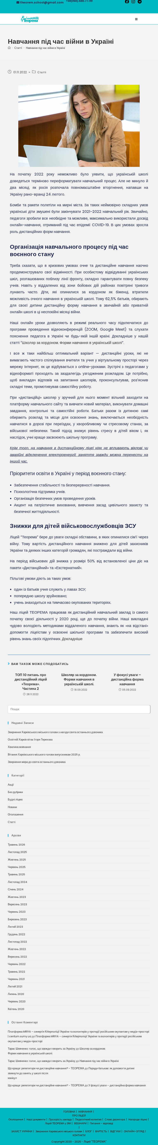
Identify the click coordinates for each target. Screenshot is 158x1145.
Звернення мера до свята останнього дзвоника (36, 762)
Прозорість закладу (60, 1119)
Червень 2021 (16, 979)
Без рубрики (15, 792)
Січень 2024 (15, 889)
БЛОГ (88, 1131)
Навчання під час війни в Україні (45, 48)
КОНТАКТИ (79, 1135)
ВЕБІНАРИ (80, 1123)
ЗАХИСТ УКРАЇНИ (21, 1131)
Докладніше (72, 638)
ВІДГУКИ (115, 1131)
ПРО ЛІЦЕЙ (79, 1115)
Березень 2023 (17, 919)
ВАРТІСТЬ (101, 1131)
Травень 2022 (16, 972)
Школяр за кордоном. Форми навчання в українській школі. (79, 680)
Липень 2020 (16, 994)
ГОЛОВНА (69, 1111)
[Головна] (9, 48)
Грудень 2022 (16, 934)
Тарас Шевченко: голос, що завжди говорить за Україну (41, 1049)
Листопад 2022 (17, 942)
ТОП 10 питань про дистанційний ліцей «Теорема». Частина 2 (31, 682)
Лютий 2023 (15, 927)
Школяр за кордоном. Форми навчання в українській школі (72, 342)
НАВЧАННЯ (85, 1111)
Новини (12, 807)
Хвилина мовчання (19, 747)
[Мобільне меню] (136, 19)
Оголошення (15, 814)
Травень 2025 (16, 874)
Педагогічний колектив (88, 1119)
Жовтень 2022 (17, 949)
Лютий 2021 (15, 986)
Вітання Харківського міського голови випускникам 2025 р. (44, 754)
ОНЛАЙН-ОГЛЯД (134, 1131)
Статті (41, 72)
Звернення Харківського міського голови (59, 1131)
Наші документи (36, 1119)
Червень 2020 (17, 1001)
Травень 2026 (16, 845)
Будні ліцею (15, 799)
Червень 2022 (17, 964)
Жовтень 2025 (17, 860)
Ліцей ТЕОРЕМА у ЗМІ (58, 1123)
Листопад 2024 (17, 882)
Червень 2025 (17, 867)
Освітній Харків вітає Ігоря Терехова (30, 740)
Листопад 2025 (17, 852)
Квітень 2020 (16, 1009)
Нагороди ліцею (137, 1119)
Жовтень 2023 (17, 897)
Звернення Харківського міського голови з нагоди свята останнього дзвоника (55, 732)
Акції (11, 785)
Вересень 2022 (17, 957)
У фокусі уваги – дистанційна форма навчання (127, 680)
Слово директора (115, 1119)
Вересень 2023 (17, 904)
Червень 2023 (17, 912)
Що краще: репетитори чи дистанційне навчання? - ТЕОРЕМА (46, 1068)
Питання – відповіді (101, 1123)
